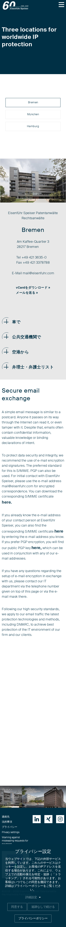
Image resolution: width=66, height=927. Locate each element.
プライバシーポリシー (33, 918)
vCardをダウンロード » (33, 287)
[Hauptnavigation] (61, 4)
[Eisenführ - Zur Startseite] (15, 5)
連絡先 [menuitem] (6, 816)
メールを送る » (27, 292)
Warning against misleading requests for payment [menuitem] (15, 840)
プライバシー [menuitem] (9, 827)
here (58, 531)
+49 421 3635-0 (34, 257)
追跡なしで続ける (43, 906)
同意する (17, 906)
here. (7, 502)
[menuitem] (37, 819)
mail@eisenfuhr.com (38, 273)
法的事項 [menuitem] (7, 822)
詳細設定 (31, 897)
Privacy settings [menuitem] (10, 832)
